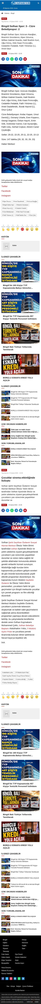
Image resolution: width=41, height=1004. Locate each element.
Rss (8, 986)
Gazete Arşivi (19, 963)
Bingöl (12, 13)
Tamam (36, 1002)
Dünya (24, 940)
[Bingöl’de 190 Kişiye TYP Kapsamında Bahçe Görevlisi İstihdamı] (20, 272)
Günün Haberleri (20, 957)
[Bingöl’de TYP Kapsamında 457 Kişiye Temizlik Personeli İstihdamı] (20, 302)
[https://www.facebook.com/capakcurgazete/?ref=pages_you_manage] (2, 978)
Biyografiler (5, 963)
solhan (14, 549)
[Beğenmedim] (18, 226)
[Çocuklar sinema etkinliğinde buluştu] (20, 527)
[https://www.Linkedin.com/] (15, 978)
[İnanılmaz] (32, 226)
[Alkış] (8, 226)
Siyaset (5, 948)
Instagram (6, 195)
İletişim (18, 986)
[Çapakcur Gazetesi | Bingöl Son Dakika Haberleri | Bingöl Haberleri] (20, 3)
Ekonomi (25, 942)
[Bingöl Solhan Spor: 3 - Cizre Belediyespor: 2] (20, 75)
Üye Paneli (19, 954)
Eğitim (5, 942)
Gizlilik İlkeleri (20, 990)
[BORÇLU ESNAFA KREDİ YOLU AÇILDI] (20, 364)
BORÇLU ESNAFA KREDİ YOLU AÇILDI (18, 379)
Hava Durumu (6, 967)
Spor (23, 948)
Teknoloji (6, 951)
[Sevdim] (13, 226)
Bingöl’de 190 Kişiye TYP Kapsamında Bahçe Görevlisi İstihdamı (17, 286)
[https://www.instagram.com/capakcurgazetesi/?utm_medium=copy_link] (11, 978)
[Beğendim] (3, 226)
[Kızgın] (22, 226)
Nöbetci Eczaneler (7, 970)
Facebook (5, 191)
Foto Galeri (5, 954)
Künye (13, 986)
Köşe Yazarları (6, 960)
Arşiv (16, 960)
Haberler (7, 13)
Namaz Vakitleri (6, 973)
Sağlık (24, 945)
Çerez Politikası (27, 986)
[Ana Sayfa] (2, 13)
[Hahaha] (27, 226)
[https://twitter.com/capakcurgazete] (6, 978)
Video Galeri (5, 957)
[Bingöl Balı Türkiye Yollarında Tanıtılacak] (20, 333)
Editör (14, 245)
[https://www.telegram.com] (23, 978)
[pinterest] (25, 59)
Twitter (4, 186)
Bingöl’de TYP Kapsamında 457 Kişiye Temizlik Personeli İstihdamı (20, 317)
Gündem (6, 945)
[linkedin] (20, 59)
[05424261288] (19, 978)
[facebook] (3, 59)
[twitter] (7, 59)
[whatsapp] (12, 59)
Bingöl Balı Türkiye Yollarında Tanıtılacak (17, 348)
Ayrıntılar (30, 1002)
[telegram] (16, 59)
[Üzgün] (37, 226)
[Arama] (38, 3)
